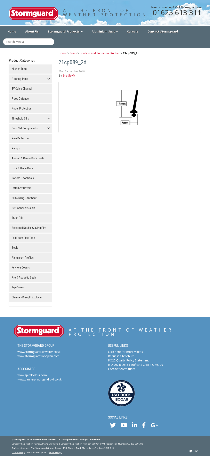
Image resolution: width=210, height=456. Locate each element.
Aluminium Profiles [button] (23, 257)
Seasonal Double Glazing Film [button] (29, 227)
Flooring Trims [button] (20, 78)
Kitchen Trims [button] (19, 68)
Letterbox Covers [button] (21, 188)
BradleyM (69, 75)
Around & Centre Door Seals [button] (28, 158)
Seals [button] (15, 247)
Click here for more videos (125, 352)
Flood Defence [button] (20, 98)
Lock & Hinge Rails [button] (22, 168)
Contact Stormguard (162, 31)
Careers (132, 31)
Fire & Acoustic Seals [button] (24, 277)
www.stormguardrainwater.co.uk (38, 352)
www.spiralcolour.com (32, 375)
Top (195, 451)
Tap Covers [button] (18, 287)
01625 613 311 (177, 12)
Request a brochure (121, 356)
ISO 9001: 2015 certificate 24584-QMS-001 (136, 365)
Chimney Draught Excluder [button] (27, 297)
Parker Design (55, 452)
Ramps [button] (16, 148)
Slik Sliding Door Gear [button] (24, 198)
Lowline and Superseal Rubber (100, 53)
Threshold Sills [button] (20, 118)
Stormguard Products (64, 31)
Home (12, 31)
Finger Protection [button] (22, 108)
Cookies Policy (18, 452)
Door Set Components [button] (25, 128)
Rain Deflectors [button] (21, 138)
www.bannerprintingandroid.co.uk (39, 379)
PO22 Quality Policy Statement (128, 360)
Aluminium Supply (105, 31)
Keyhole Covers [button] (21, 267)
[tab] (30, 68)
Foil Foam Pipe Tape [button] (23, 237)
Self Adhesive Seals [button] (23, 208)
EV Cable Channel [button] (22, 88)
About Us (32, 31)
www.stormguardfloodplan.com (38, 356)
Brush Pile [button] (17, 217)
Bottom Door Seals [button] (23, 178)
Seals (73, 53)
